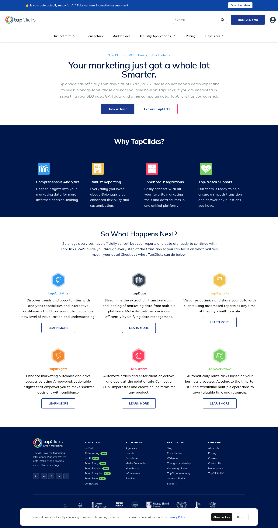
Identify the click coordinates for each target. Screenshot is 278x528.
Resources (212, 36)
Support (171, 483)
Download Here (240, 5)
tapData (89, 448)
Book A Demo (248, 20)
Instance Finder (176, 478)
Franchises (132, 458)
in (36, 476)
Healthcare (132, 468)
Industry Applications (155, 36)
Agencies (131, 448)
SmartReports (96, 468)
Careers (213, 458)
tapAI (91, 458)
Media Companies (136, 463)
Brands (130, 453)
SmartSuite (95, 478)
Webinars (173, 458)
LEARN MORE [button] (58, 328)
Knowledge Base (177, 468)
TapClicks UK (216, 473)
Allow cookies (221, 517)
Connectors (94, 36)
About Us (213, 448)
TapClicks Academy (178, 473)
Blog (169, 448)
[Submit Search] (222, 20)
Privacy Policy (177, 517)
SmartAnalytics (97, 473)
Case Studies (174, 453)
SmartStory (95, 463)
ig (59, 476)
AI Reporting (95, 453)
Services (131, 478)
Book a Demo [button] (117, 109)
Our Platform (62, 36)
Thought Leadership (179, 463)
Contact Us (214, 463)
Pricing (191, 36)
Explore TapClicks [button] (157, 109)
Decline (241, 517)
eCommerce (133, 473)
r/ (66, 476)
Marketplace (121, 36)
